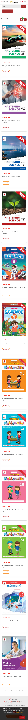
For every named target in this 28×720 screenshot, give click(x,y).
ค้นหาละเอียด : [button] (7, 11)
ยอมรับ (22, 717)
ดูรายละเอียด (6, 71)
